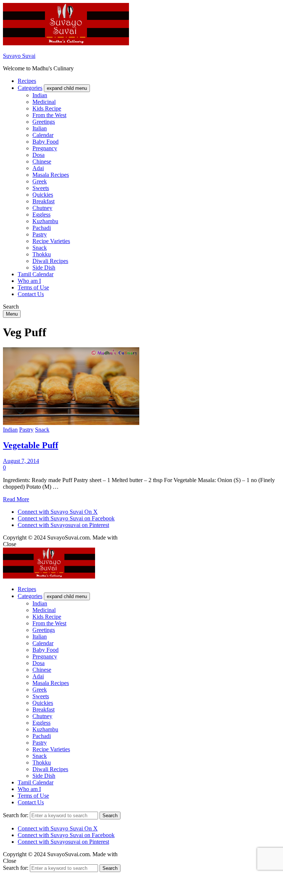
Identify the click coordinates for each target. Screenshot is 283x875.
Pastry (39, 234)
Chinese (41, 161)
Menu (12, 314)
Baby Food (45, 141)
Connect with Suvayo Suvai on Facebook (66, 518)
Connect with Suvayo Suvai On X (58, 512)
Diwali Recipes (50, 261)
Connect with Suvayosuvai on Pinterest (63, 525)
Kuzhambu (45, 221)
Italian (39, 128)
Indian (39, 95)
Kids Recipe (46, 108)
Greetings (43, 122)
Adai (38, 168)
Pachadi (41, 228)
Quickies (42, 194)
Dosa (38, 155)
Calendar (42, 135)
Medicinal (44, 102)
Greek (39, 181)
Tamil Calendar (35, 274)
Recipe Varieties (51, 241)
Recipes (27, 81)
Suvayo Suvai (19, 56)
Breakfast (43, 201)
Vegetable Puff (30, 445)
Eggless (41, 214)
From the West (49, 115)
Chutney (42, 208)
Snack (39, 248)
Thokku (41, 254)
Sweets (40, 188)
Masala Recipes (50, 175)
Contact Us (31, 294)
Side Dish (43, 267)
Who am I (29, 281)
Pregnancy (44, 148)
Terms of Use (33, 287)
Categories (30, 88)
